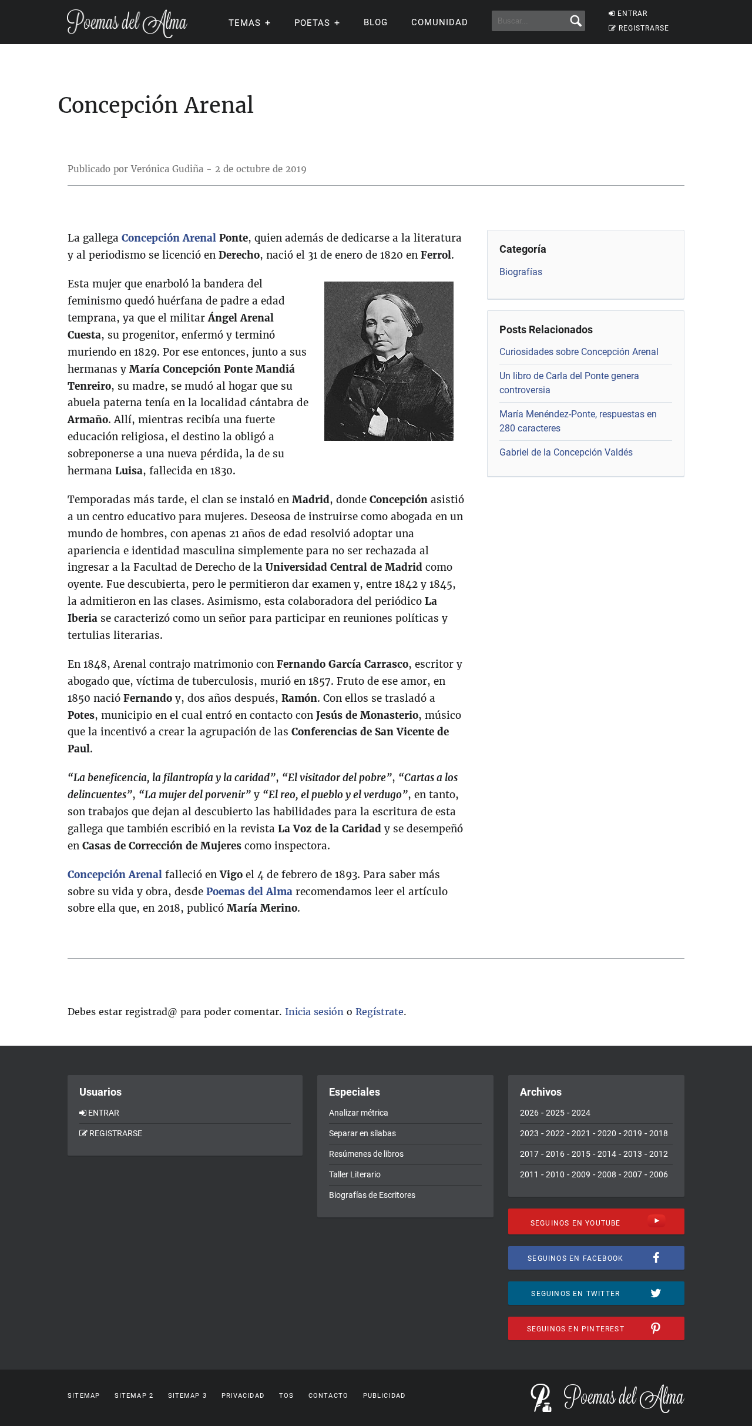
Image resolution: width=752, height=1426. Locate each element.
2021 (581, 1133)
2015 (581, 1154)
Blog (376, 22)
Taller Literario (355, 1174)
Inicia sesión (314, 1011)
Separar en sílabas (362, 1133)
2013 (632, 1154)
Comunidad (439, 22)
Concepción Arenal (169, 238)
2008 (606, 1174)
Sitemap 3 (187, 1396)
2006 (658, 1174)
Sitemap (84, 1396)
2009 (581, 1174)
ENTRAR (632, 13)
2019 (632, 1133)
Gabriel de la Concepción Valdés (566, 452)
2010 (555, 1174)
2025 (555, 1113)
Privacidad (242, 1396)
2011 (529, 1174)
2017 (529, 1154)
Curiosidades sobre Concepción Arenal (579, 351)
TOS (286, 1396)
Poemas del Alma (249, 891)
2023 (529, 1133)
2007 (632, 1174)
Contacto (328, 1396)
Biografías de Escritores (372, 1195)
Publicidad (384, 1396)
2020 (606, 1133)
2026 (529, 1113)
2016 (555, 1154)
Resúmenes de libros (366, 1154)
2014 (606, 1154)
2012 (658, 1154)
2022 (555, 1133)
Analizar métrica (358, 1113)
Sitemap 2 (134, 1396)
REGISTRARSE (644, 28)
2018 (658, 1133)
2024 (581, 1113)
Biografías (520, 271)
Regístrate (379, 1011)
